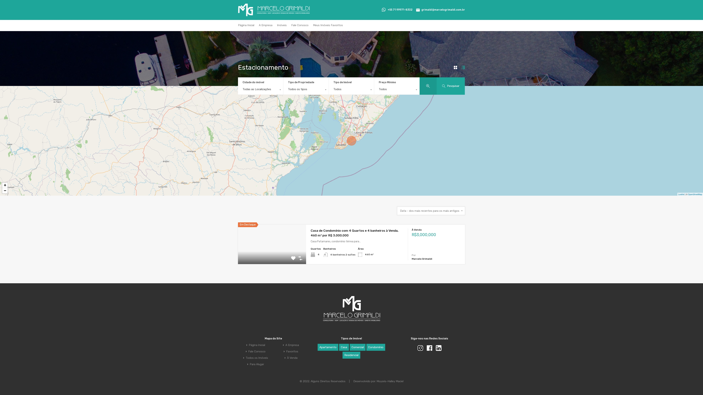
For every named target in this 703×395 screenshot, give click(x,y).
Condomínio (375, 347)
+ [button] (5, 185)
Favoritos (292, 351)
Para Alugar (257, 364)
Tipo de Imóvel (342, 82)
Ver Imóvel (272, 256)
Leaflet (681, 194)
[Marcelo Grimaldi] (274, 14)
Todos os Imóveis (257, 358)
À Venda (292, 358)
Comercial (358, 347)
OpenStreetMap (695, 194)
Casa (344, 347)
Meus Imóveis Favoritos (328, 25)
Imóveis (282, 25)
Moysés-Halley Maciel (390, 381)
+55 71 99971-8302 (400, 9)
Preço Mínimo (387, 82)
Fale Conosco (299, 25)
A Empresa (265, 25)
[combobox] (260, 90)
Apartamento (327, 347)
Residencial (351, 355)
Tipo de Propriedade (301, 82)
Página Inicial (246, 25)
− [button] (5, 190)
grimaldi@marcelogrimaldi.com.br (443, 9)
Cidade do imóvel (253, 82)
